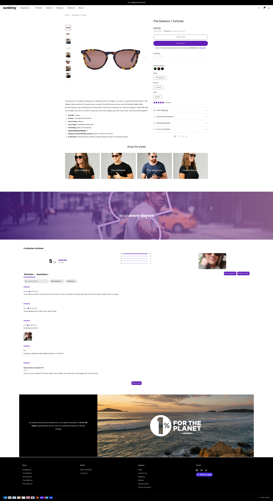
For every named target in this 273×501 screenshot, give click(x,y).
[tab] (43, 274)
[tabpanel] (136, 333)
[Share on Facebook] (175, 136)
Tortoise (158, 87)
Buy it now (181, 43)
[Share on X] (179, 136)
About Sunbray (86, 470)
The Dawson (159, 78)
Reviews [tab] (29, 274)
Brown (157, 97)
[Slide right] (68, 80)
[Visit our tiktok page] (206, 470)
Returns (141, 480)
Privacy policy (143, 484)
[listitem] (136, 2)
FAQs (140, 470)
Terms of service (144, 487)
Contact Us (142, 473)
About (81, 8)
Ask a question (230, 273)
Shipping (166, 31)
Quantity (156, 53)
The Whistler (27, 473)
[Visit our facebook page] (197, 470)
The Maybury (27, 484)
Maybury (60, 8)
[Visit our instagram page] (201, 470)
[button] (155, 68)
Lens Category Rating (77, 131)
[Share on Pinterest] (182, 136)
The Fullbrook (27, 480)
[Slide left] (68, 22)
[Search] (259, 8)
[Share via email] (186, 136)
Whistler (38, 8)
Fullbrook (71, 8)
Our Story (83, 473)
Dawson (49, 8)
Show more (136, 383)
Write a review (243, 273)
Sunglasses (24, 8)
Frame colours (158, 66)
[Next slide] (144, 57)
